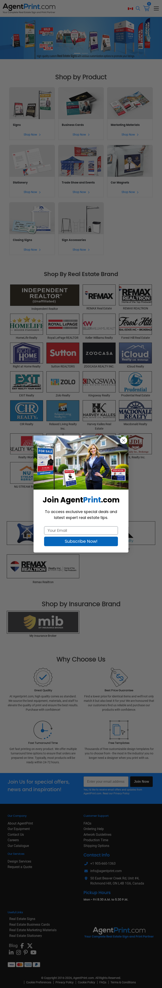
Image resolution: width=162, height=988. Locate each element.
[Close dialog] (123, 440)
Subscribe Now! (81, 541)
